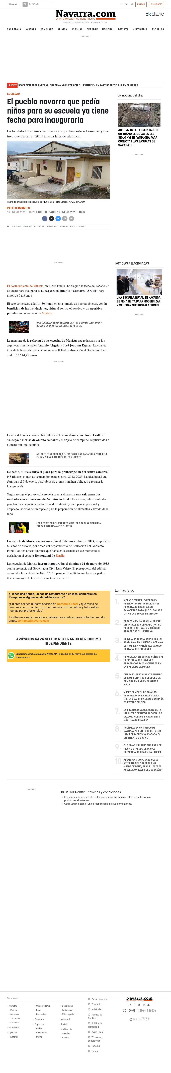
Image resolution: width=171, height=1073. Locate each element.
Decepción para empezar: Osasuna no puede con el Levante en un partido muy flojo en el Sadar (78, 85)
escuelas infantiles (45, 226)
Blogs (39, 1010)
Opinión (62, 29)
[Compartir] (44, 218)
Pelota (39, 1037)
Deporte (92, 29)
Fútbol (39, 1028)
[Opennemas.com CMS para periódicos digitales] (139, 1013)
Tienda (95, 1051)
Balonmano (67, 1006)
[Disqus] (111, 854)
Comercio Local (67, 604)
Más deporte (68, 1014)
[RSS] (148, 1005)
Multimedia (140, 29)
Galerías (66, 1033)
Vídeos (65, 1037)
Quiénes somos (99, 999)
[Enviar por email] (64, 218)
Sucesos (14, 1014)
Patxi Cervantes (18, 208)
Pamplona (46, 29)
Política (13, 1010)
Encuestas (41, 1014)
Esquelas (158, 29)
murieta (27, 226)
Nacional (108, 29)
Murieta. (47, 313)
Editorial (14, 1037)
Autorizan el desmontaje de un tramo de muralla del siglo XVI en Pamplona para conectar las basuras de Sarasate (138, 138)
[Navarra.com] (85, 14)
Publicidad (97, 1009)
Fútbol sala (67, 1010)
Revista (123, 29)
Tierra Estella (66, 226)
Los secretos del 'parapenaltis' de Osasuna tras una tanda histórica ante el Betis (68, 525)
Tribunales (15, 1018)
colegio (80, 226)
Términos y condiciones (103, 792)
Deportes (39, 1024)
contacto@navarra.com (33, 620)
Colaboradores (43, 1006)
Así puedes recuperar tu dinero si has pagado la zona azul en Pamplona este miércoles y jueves (71, 455)
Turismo (96, 1046)
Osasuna (77, 29)
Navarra (31, 29)
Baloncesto (41, 1032)
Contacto (96, 1004)
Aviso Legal (97, 1032)
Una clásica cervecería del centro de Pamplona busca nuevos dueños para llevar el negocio (69, 324)
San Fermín (14, 29)
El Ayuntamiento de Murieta (25, 286)
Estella (60, 555)
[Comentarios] (71, 218)
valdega (17, 226)
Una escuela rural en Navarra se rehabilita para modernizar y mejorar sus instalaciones (138, 301)
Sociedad (14, 1022)
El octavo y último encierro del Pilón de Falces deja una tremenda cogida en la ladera (143, 748)
